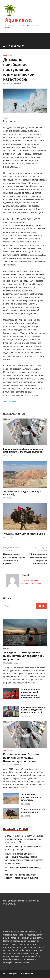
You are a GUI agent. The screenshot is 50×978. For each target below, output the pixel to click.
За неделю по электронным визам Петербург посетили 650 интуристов (23, 656)
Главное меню (15, 46)
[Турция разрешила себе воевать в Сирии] (25, 531)
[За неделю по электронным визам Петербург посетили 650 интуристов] (25, 646)
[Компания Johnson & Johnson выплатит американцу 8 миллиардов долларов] (25, 446)
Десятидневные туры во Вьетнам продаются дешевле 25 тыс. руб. (33, 710)
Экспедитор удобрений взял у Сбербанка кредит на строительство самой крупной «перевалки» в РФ (23, 839)
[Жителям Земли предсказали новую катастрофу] (25, 488)
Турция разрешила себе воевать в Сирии (24, 533)
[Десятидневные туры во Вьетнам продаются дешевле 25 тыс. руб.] (11, 716)
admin (18, 84)
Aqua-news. (18, 20)
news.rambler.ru (10, 401)
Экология (7, 55)
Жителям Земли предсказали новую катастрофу (31, 797)
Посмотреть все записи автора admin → (32, 583)
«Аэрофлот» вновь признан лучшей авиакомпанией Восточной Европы (31, 693)
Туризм (6, 649)
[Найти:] (25, 606)
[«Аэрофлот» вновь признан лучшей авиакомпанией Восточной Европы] (11, 698)
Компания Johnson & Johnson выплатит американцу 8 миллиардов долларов (23, 450)
